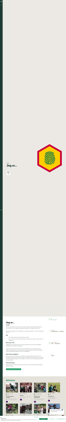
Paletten (52, 355)
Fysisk (52, 343)
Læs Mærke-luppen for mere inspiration (13, 369)
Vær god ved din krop (54, 331)
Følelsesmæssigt (57, 343)
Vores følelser (61, 331)
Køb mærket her (54, 319)
